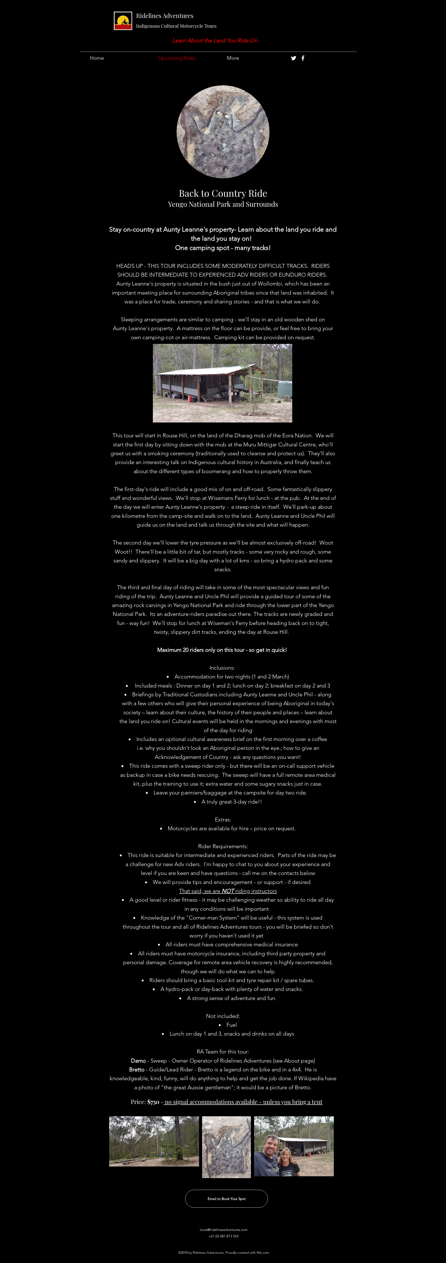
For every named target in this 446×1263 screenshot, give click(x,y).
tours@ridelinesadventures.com (224, 1229)
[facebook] (302, 58)
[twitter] (293, 58)
